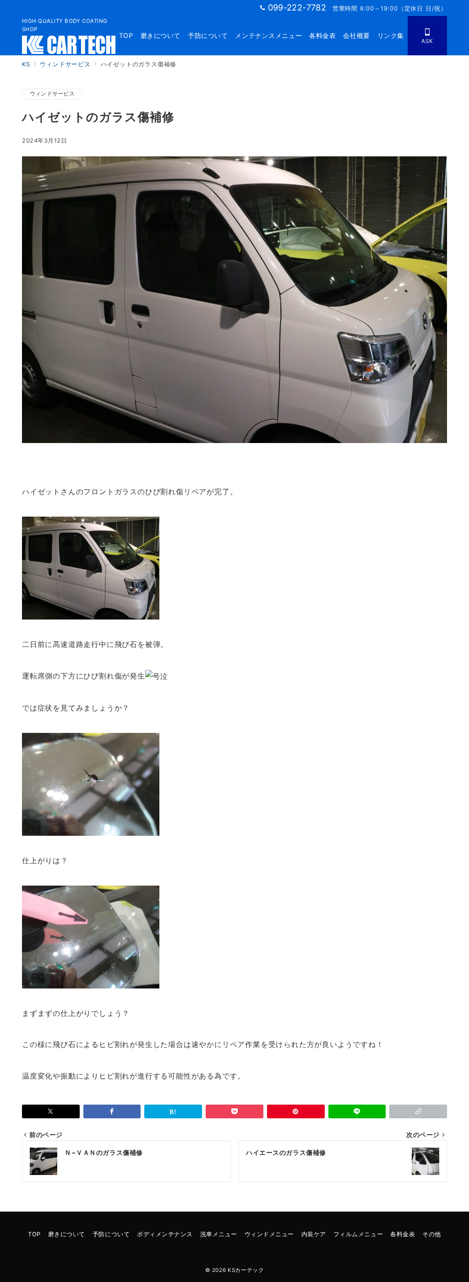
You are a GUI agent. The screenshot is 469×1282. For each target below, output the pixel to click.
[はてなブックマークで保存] (173, 1111)
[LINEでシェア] (357, 1111)
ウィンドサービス (52, 94)
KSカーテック (246, 1270)
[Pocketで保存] (234, 1111)
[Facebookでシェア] (112, 1111)
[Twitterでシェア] (51, 1111)
